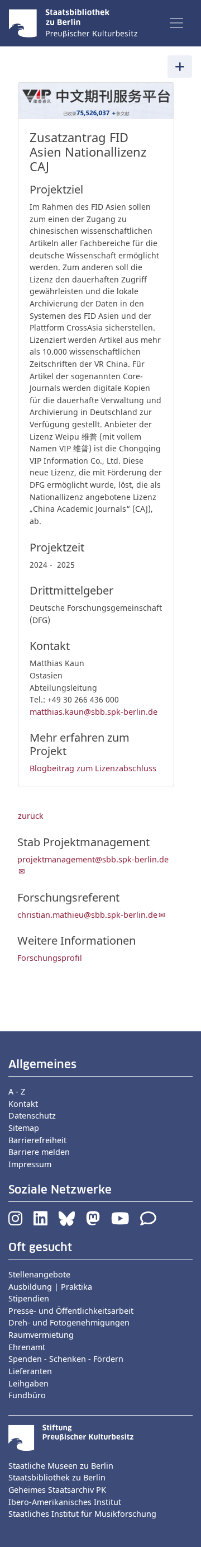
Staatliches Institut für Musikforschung (82, 1513)
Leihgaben (28, 1383)
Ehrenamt (26, 1347)
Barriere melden (39, 1152)
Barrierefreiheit (37, 1140)
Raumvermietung (41, 1334)
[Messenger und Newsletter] (148, 1221)
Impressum (29, 1164)
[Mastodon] (93, 1221)
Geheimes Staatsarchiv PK (57, 1489)
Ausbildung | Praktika (50, 1286)
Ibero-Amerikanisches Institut (64, 1502)
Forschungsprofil (49, 957)
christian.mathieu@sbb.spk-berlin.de (87, 914)
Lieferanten (30, 1371)
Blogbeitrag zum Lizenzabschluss (93, 768)
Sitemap (23, 1127)
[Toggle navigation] (176, 23)
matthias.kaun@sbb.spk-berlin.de (93, 711)
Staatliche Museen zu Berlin (60, 1465)
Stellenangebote (39, 1274)
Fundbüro (27, 1395)
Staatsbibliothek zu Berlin (57, 1477)
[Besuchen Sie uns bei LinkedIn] (40, 1221)
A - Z (16, 1091)
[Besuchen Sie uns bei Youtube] (120, 1221)
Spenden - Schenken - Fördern (65, 1358)
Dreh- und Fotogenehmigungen (69, 1322)
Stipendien (28, 1298)
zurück (31, 815)
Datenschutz (32, 1115)
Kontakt (23, 1103)
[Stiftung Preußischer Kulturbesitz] (70, 1436)
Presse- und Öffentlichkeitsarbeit (70, 1310)
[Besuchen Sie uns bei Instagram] (15, 1221)
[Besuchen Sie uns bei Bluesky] (67, 1221)
